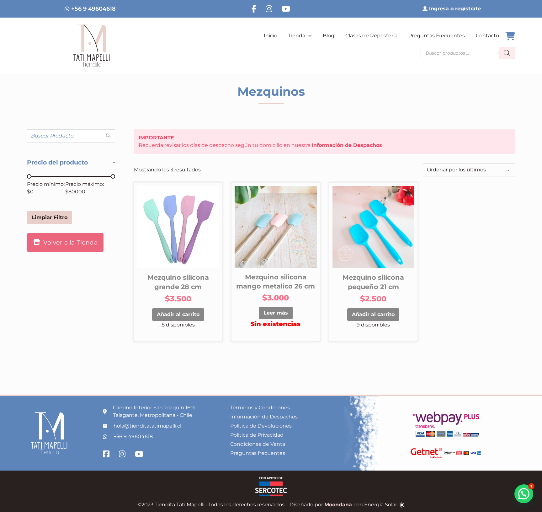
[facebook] (254, 9)
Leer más (275, 313)
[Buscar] (507, 53)
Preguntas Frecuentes (436, 36)
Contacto (487, 36)
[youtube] (286, 9)
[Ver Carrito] (510, 36)
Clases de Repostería (371, 36)
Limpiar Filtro (49, 217)
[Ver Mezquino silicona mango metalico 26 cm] (275, 226)
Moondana (338, 505)
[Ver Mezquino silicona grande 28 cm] (178, 226)
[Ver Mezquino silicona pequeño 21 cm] (373, 226)
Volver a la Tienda (70, 242)
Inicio (270, 36)
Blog (328, 36)
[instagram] (269, 9)
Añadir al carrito (178, 314)
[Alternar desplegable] (310, 35)
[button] (523, 493)
